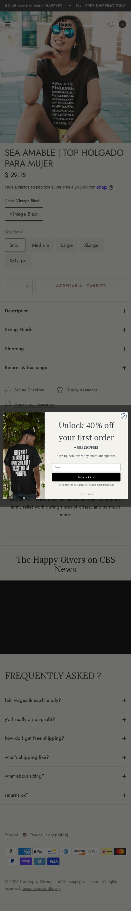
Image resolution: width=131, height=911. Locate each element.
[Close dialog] (124, 416)
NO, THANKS (86, 494)
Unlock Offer (86, 477)
